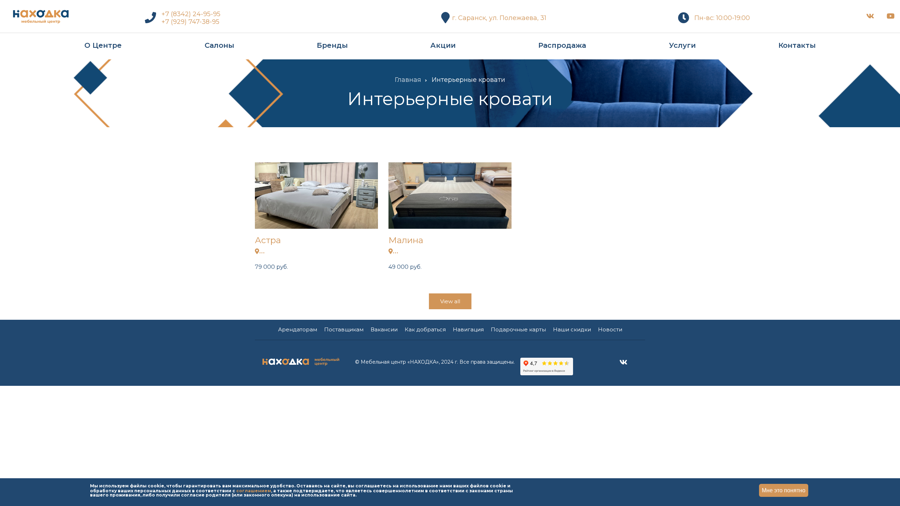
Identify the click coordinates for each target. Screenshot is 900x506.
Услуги (682, 45)
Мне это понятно (783, 490)
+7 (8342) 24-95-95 (190, 14)
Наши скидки (572, 329)
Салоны (219, 45)
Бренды (332, 45)
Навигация (468, 329)
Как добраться (425, 329)
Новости (610, 329)
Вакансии (384, 329)
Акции (443, 45)
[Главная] (40, 15)
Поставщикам (344, 329)
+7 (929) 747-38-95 (190, 22)
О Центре (103, 45)
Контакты (797, 45)
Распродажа (562, 45)
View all (450, 301)
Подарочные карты (518, 329)
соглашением (253, 490)
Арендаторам (297, 329)
